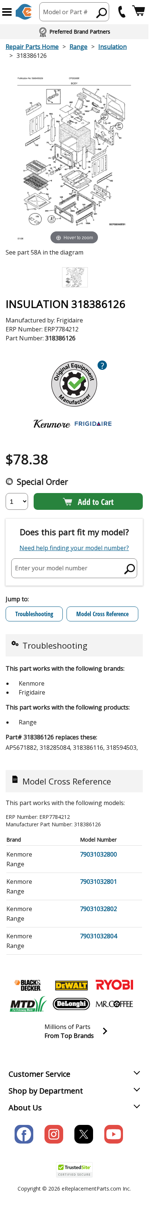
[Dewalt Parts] (71, 985)
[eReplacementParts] (24, 12)
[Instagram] (53, 1134)
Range (78, 47)
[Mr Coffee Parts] (114, 1004)
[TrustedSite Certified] (74, 1170)
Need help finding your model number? (74, 548)
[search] (102, 12)
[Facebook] (24, 1134)
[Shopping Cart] (138, 11)
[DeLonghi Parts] (71, 1004)
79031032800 (98, 854)
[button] (7, 12)
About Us (25, 1107)
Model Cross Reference (102, 614)
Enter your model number (51, 568)
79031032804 (98, 936)
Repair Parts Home (32, 47)
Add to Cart (96, 501)
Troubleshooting (34, 614)
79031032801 (98, 881)
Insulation (112, 47)
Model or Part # (65, 12)
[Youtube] (113, 1134)
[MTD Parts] (28, 1004)
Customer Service (39, 1074)
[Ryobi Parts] (114, 985)
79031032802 (98, 909)
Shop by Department (46, 1091)
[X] (83, 1134)
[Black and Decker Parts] (28, 985)
